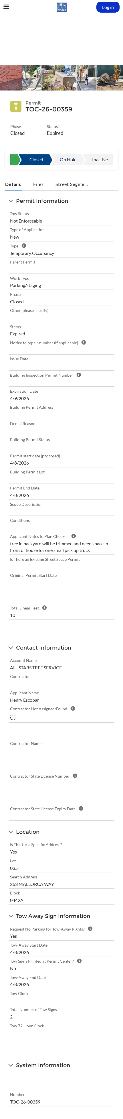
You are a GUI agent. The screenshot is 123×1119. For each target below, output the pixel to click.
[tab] (13, 184)
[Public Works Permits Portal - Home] (61, 7)
